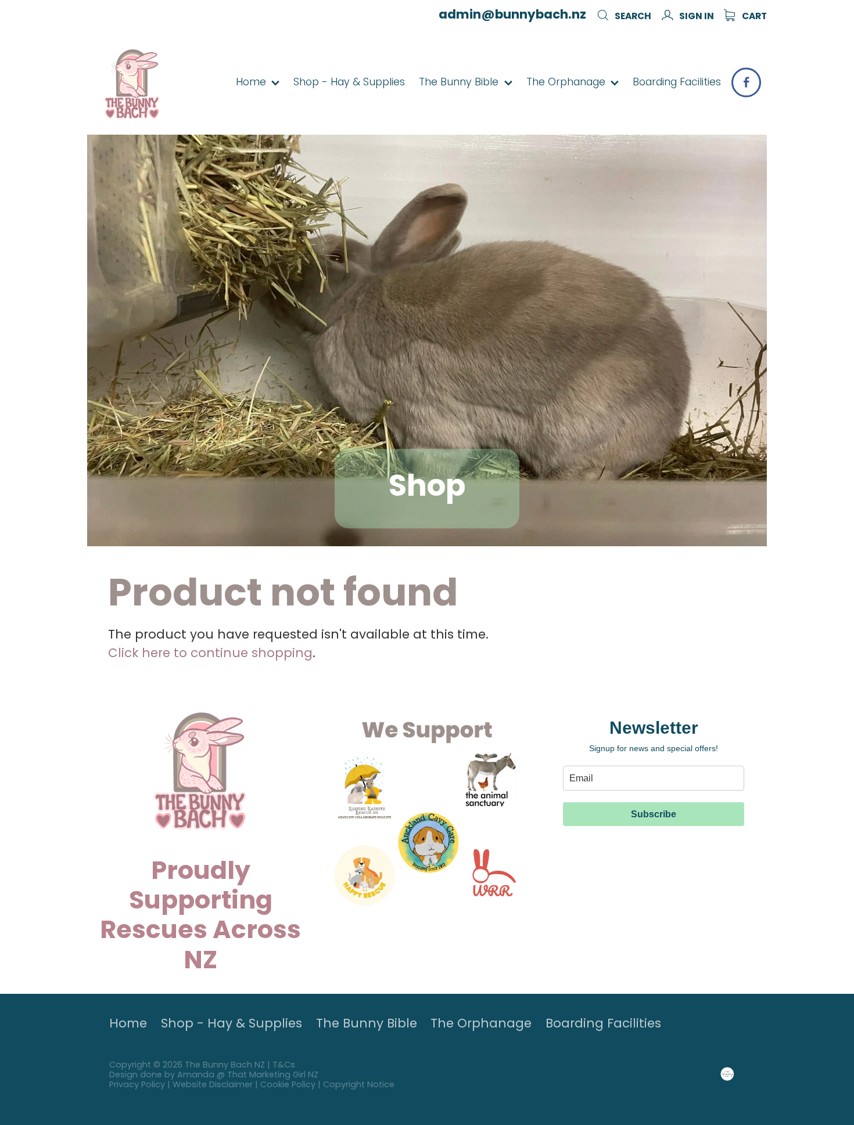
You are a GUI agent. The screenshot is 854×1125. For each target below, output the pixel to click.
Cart (753, 16)
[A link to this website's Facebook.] (746, 82)
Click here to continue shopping (210, 654)
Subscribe (653, 814)
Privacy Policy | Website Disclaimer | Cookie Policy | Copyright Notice (251, 1085)
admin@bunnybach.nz (512, 15)
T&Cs (283, 1065)
